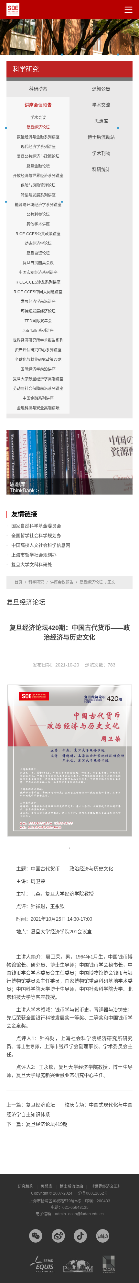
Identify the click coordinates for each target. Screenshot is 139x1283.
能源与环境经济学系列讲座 (38, 205)
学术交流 (101, 98)
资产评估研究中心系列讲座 (38, 350)
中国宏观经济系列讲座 (38, 272)
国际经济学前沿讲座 (38, 369)
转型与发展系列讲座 (38, 195)
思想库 (101, 114)
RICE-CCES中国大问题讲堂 (38, 292)
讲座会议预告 (38, 98)
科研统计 (101, 163)
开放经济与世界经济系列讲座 (38, 176)
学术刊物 (101, 153)
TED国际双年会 (38, 321)
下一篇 (37, 1124)
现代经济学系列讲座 (38, 147)
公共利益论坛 (38, 214)
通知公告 (101, 88)
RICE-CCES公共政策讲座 (38, 234)
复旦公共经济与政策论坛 (38, 156)
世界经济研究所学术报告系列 (38, 340)
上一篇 (69, 1109)
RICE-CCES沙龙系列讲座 (38, 282)
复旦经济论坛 (38, 127)
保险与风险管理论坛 (38, 185)
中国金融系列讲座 (38, 398)
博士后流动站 (101, 137)
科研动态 (38, 88)
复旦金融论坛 (38, 166)
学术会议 (38, 117)
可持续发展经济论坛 (38, 311)
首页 (18, 582)
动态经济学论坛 (38, 243)
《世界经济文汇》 (106, 1186)
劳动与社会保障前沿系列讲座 (38, 388)
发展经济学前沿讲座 (38, 301)
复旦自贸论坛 (38, 253)
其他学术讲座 (38, 224)
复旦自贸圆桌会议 (38, 263)
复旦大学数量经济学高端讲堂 (38, 379)
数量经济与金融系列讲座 (38, 137)
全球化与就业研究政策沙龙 (38, 359)
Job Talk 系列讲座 (38, 330)
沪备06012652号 (93, 1193)
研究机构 (27, 1186)
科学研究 (36, 582)
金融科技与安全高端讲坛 (38, 408)
